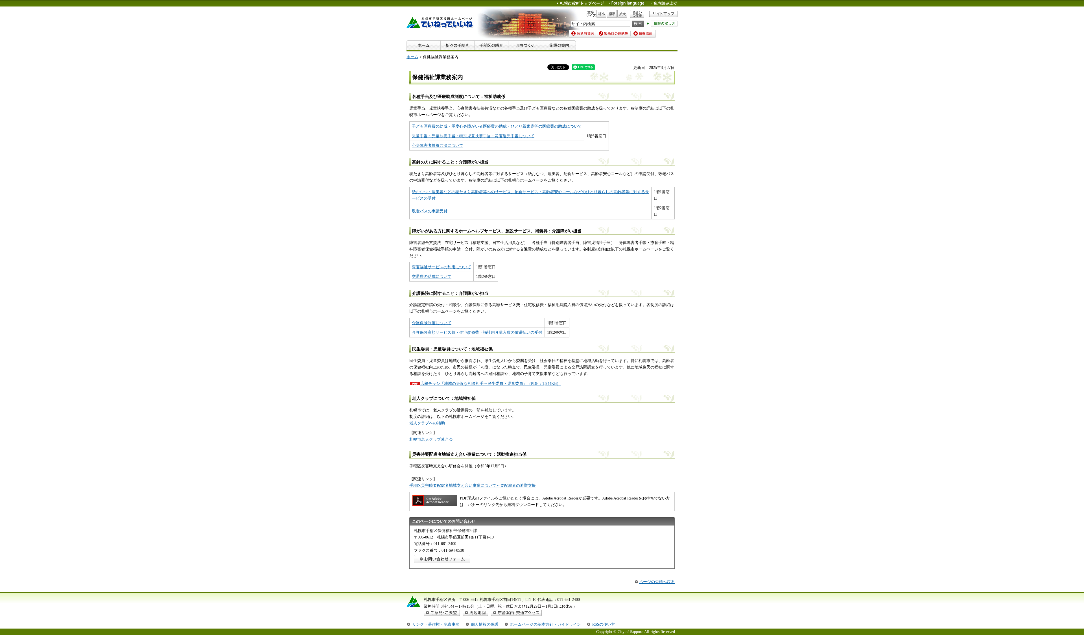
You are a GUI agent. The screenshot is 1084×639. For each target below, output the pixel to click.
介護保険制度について (431, 322)
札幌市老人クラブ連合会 (431, 439)
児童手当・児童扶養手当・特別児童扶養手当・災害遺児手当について (473, 136)
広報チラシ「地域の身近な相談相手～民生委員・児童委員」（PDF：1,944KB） (490, 383)
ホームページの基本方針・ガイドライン (545, 624)
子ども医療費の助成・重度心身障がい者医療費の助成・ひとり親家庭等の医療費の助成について (497, 126)
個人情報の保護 (485, 624)
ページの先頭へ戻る (657, 581)
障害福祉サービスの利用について (441, 267)
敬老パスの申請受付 (429, 211)
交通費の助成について (431, 276)
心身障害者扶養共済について (437, 145)
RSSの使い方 (603, 624)
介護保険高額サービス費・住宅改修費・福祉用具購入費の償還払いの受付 (477, 332)
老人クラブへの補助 (427, 423)
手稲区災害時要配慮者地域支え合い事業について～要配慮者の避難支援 (472, 485)
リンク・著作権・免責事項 (436, 624)
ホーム (412, 56)
